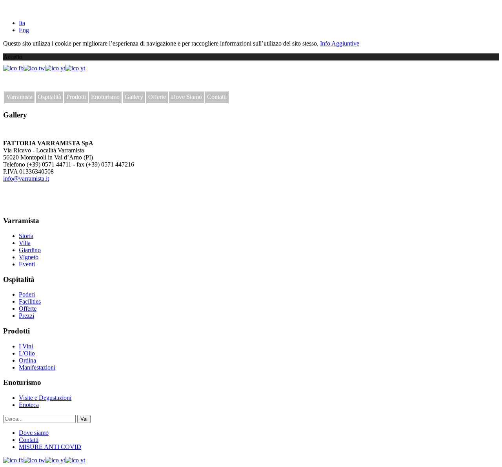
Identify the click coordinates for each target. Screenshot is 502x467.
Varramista (19, 96)
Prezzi (26, 315)
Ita (22, 23)
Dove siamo (34, 432)
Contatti (217, 96)
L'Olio (27, 353)
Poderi (27, 294)
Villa (25, 243)
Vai (83, 419)
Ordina (27, 360)
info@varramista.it (26, 178)
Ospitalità (49, 96)
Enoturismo (105, 96)
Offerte (157, 96)
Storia (26, 236)
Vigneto (28, 257)
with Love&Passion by (46, 205)
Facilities (30, 301)
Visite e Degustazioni (45, 397)
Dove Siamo (186, 96)
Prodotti (76, 96)
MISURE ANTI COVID (50, 446)
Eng (24, 30)
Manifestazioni (37, 367)
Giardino (30, 250)
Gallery (134, 96)
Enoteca (29, 404)
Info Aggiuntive (339, 43)
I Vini (26, 346)
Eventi (27, 264)
